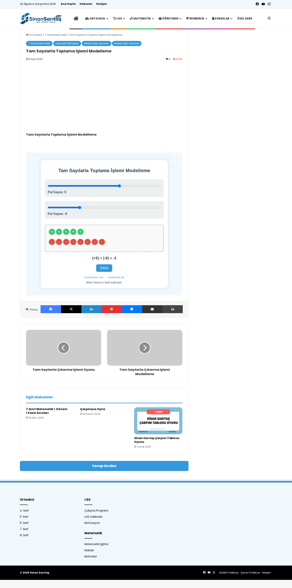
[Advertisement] (104, 93)
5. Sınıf (24, 517)
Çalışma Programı (96, 511)
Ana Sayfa (68, 4)
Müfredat (90, 556)
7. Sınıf (24, 529)
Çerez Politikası (250, 572)
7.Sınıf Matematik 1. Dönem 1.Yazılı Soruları (46, 411)
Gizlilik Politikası (229, 572)
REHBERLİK (196, 18)
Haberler (86, 4)
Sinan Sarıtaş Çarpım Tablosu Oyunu (156, 440)
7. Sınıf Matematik (55, 35)
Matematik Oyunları (96, 43)
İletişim (101, 4)
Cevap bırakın (104, 465)
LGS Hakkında (93, 517)
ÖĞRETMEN (169, 18)
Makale (89, 550)
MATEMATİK (142, 18)
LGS (119, 18)
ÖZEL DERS (244, 18)
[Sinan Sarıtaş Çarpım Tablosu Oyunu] (158, 420)
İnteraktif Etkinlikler (67, 43)
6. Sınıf (24, 523)
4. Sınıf (24, 511)
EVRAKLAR (221, 18)
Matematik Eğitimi (96, 544)
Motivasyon (92, 523)
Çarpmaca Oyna (92, 409)
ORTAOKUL (97, 18)
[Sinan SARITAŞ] (42, 18)
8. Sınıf (24, 535)
